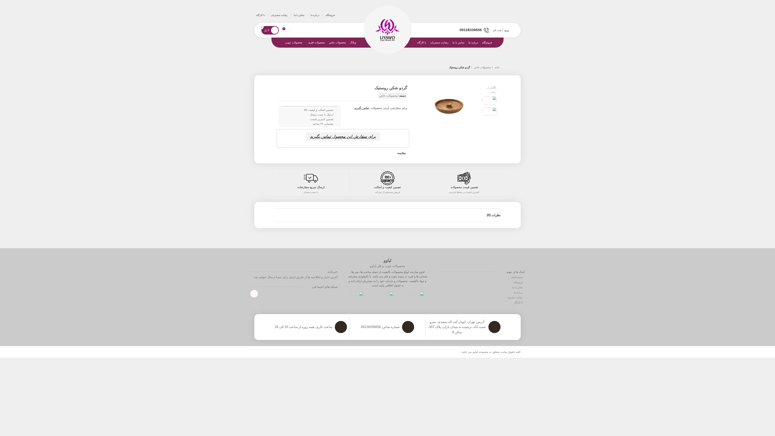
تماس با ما (517, 287)
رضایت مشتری (515, 297)
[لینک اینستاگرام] (516, 15)
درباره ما (518, 292)
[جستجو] (293, 30)
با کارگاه (518, 302)
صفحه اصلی (517, 277)
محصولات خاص (482, 67)
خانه (496, 67)
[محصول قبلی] (285, 68)
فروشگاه (518, 282)
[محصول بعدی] (276, 68)
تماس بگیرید (361, 108)
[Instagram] (254, 294)
